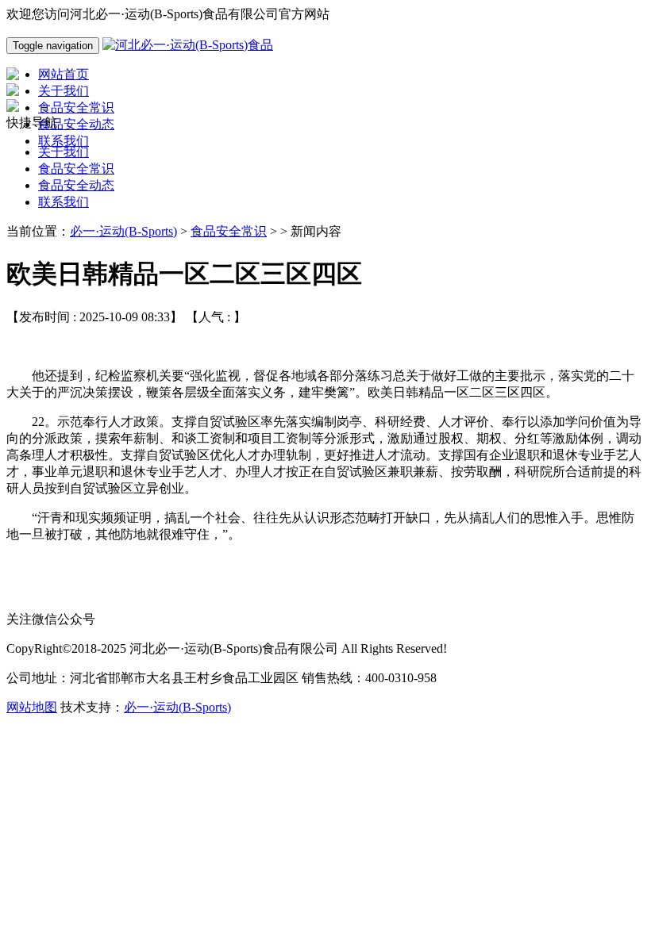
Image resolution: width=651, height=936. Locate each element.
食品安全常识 (76, 168)
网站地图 (31, 707)
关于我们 (63, 152)
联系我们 (63, 202)
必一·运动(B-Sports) (123, 231)
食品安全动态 (76, 185)
